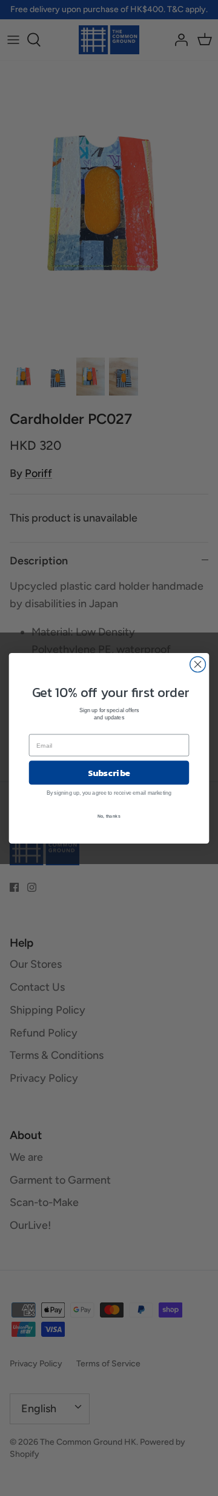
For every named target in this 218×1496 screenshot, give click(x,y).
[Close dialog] (198, 664)
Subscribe (109, 772)
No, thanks (109, 815)
